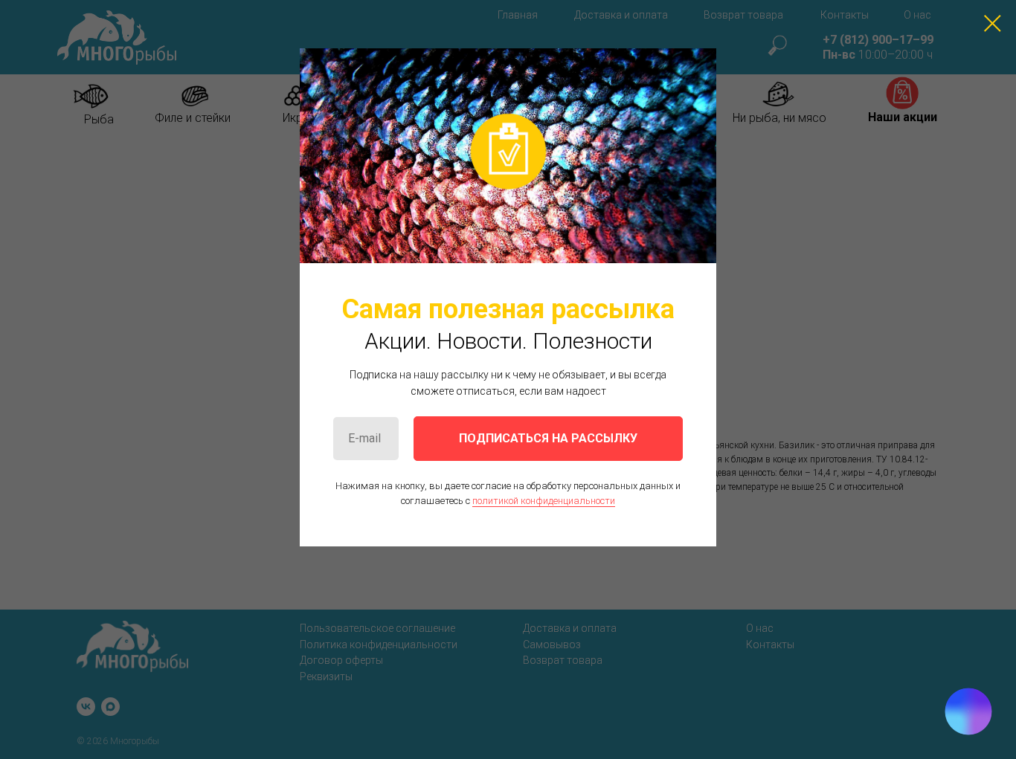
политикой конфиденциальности (543, 500)
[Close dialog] (993, 23)
